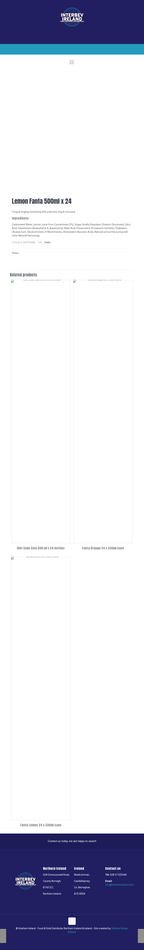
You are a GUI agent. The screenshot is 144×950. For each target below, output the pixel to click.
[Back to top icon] (72, 921)
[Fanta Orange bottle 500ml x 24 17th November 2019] (141, 936)
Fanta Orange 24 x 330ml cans (103, 548)
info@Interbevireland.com (119, 884)
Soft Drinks (29, 242)
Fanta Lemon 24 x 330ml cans (40, 825)
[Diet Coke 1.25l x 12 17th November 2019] (3, 936)
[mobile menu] (15, 39)
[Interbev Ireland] (72, 17)
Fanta (47, 242)
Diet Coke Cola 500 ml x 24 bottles (41, 548)
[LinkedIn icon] (72, 937)
